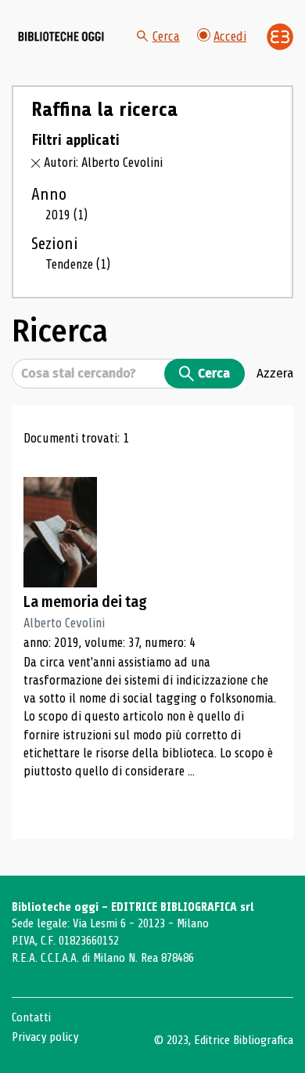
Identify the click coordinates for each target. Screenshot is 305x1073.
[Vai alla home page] (61, 36)
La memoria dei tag (85, 602)
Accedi (230, 36)
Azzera (275, 373)
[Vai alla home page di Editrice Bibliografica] (280, 36)
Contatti (31, 1017)
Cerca (166, 36)
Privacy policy (45, 1037)
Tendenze (77, 264)
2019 (66, 215)
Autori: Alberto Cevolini (103, 162)
